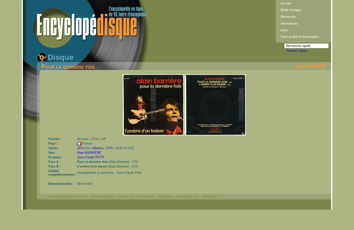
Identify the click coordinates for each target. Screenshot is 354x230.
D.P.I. (110, 148)
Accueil (286, 3)
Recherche (288, 17)
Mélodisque (209, 196)
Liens (284, 30)
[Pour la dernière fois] (154, 134)
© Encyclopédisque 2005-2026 (67, 196)
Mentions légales (102, 196)
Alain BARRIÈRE (310, 66)
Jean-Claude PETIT (91, 157)
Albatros (98, 148)
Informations (289, 23)
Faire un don (125, 196)
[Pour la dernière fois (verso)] (215, 134)
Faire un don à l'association (300, 36)
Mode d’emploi (291, 10)
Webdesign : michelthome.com (178, 196)
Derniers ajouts (297, 50)
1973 (80, 148)
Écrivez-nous (146, 196)
